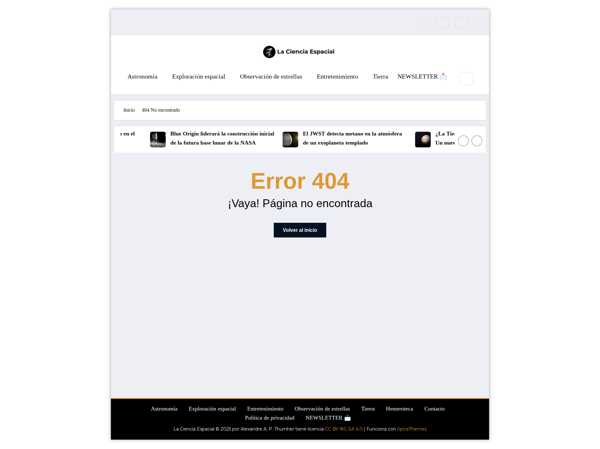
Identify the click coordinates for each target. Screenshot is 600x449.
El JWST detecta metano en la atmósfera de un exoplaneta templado (349, 138)
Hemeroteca (399, 409)
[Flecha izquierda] (463, 141)
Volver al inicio (300, 230)
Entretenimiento (337, 76)
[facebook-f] (424, 22)
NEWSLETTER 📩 (422, 76)
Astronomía (143, 76)
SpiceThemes (412, 429)
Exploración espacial (198, 76)
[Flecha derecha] (477, 141)
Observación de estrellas (271, 76)
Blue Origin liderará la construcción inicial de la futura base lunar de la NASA (219, 138)
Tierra (380, 76)
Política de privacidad (269, 418)
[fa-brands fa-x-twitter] (443, 22)
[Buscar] (466, 78)
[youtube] (480, 22)
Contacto (434, 409)
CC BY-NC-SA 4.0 (343, 429)
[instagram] (461, 22)
